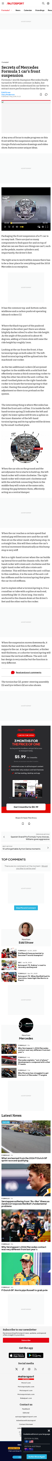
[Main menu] (2, 3)
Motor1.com (26, 1383)
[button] (26, 209)
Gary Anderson (8, 94)
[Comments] (47, 94)
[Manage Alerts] (29, 823)
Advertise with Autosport (26, 1420)
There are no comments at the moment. (26, 867)
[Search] (43, 3)
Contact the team (26, 1424)
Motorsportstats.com (26, 1394)
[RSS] (35, 1369)
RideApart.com (26, 1398)
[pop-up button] (43, 227)
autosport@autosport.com (26, 1417)
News (18, 10)
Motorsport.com (26, 1390)
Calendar (28, 10)
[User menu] (48, 3)
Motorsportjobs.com (26, 1387)
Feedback (26, 1409)
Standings (40, 10)
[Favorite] (40, 94)
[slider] (26, 223)
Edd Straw (5, 92)
